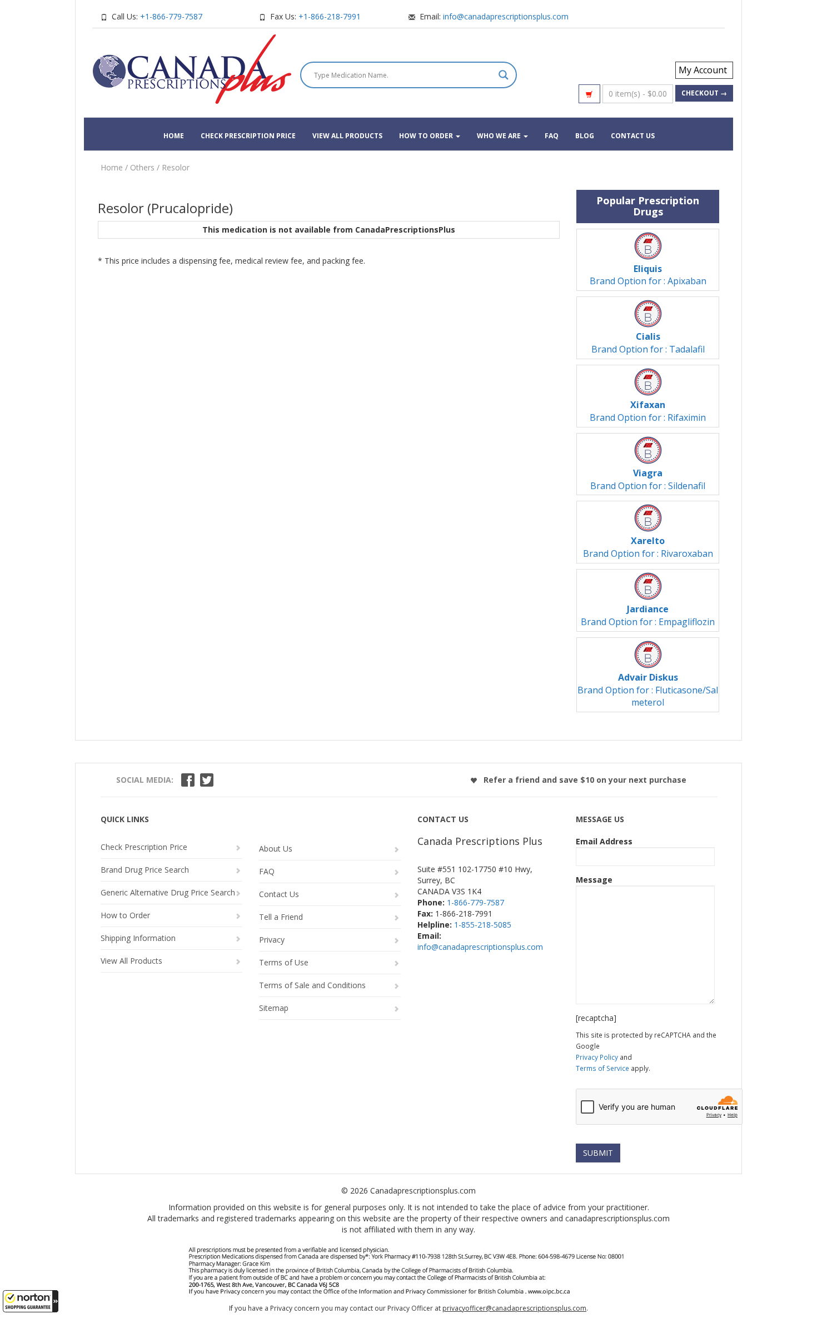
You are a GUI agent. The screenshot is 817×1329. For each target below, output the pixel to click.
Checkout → (704, 93)
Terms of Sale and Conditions (312, 985)
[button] (30, 1301)
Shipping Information (138, 938)
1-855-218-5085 (482, 924)
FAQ (552, 135)
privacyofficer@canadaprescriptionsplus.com (514, 1308)
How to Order (427, 135)
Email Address (604, 841)
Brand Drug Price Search (145, 869)
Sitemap (273, 1008)
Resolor (176, 167)
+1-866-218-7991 (329, 16)
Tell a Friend (281, 917)
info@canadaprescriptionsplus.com (506, 16)
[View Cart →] (589, 93)
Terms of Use (283, 962)
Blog (584, 135)
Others (142, 167)
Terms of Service (602, 1068)
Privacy (272, 939)
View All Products (347, 135)
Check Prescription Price (248, 135)
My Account (703, 70)
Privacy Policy (597, 1057)
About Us (275, 848)
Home (173, 135)
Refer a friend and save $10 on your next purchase (583, 779)
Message (594, 879)
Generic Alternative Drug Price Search (168, 892)
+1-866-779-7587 (171, 16)
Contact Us (633, 135)
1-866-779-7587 (475, 902)
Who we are (499, 135)
